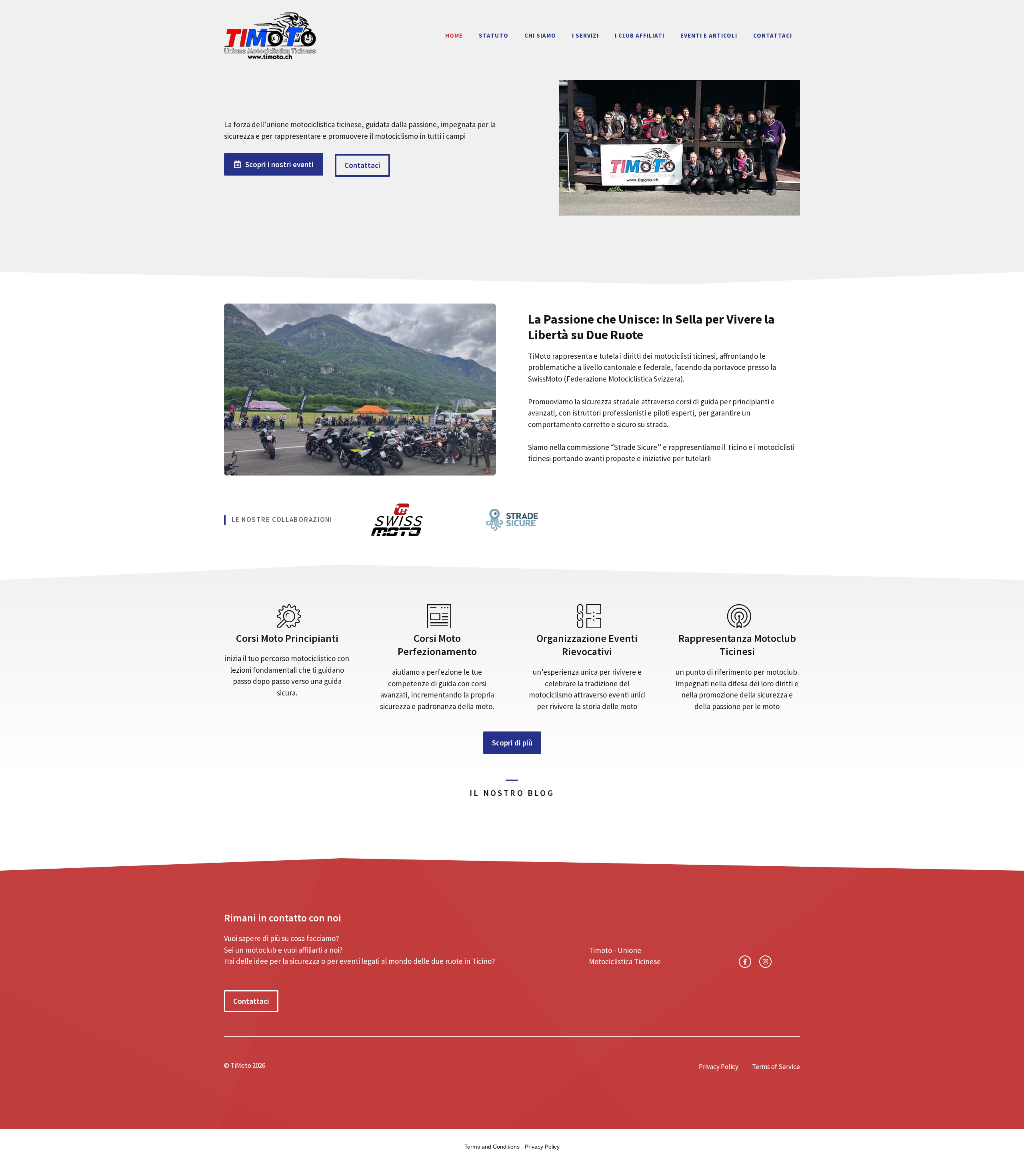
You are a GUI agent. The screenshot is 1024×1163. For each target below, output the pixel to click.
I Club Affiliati (639, 35)
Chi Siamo (540, 35)
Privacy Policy (718, 1066)
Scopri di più (512, 742)
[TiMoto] (270, 34)
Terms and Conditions (492, 1146)
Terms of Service (776, 1066)
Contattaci (772, 35)
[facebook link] (745, 961)
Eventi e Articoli (708, 35)
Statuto (493, 35)
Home (454, 35)
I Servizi (585, 35)
